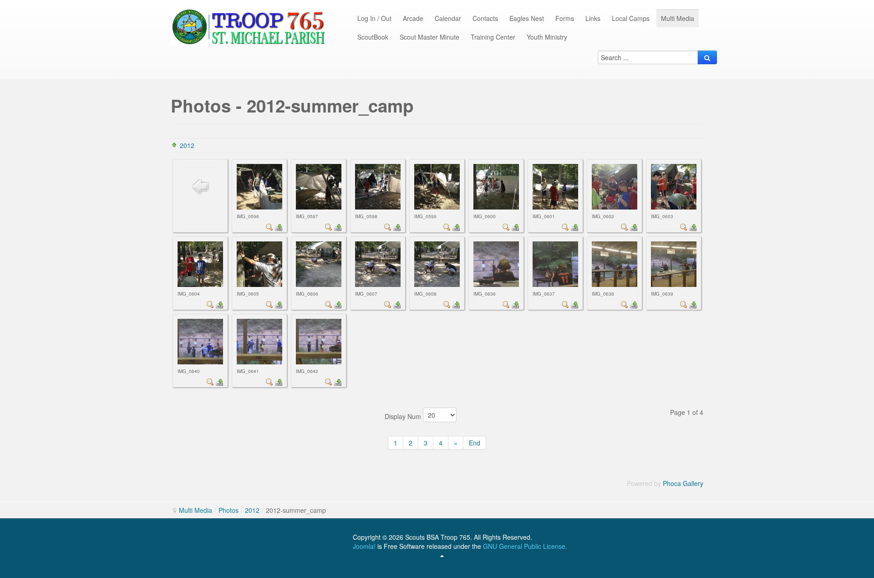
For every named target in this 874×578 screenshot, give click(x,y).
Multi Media (195, 510)
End (474, 442)
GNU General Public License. (525, 546)
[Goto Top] (442, 555)
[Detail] (269, 226)
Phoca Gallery (683, 483)
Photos (228, 510)
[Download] (278, 226)
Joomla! (364, 546)
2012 (187, 145)
